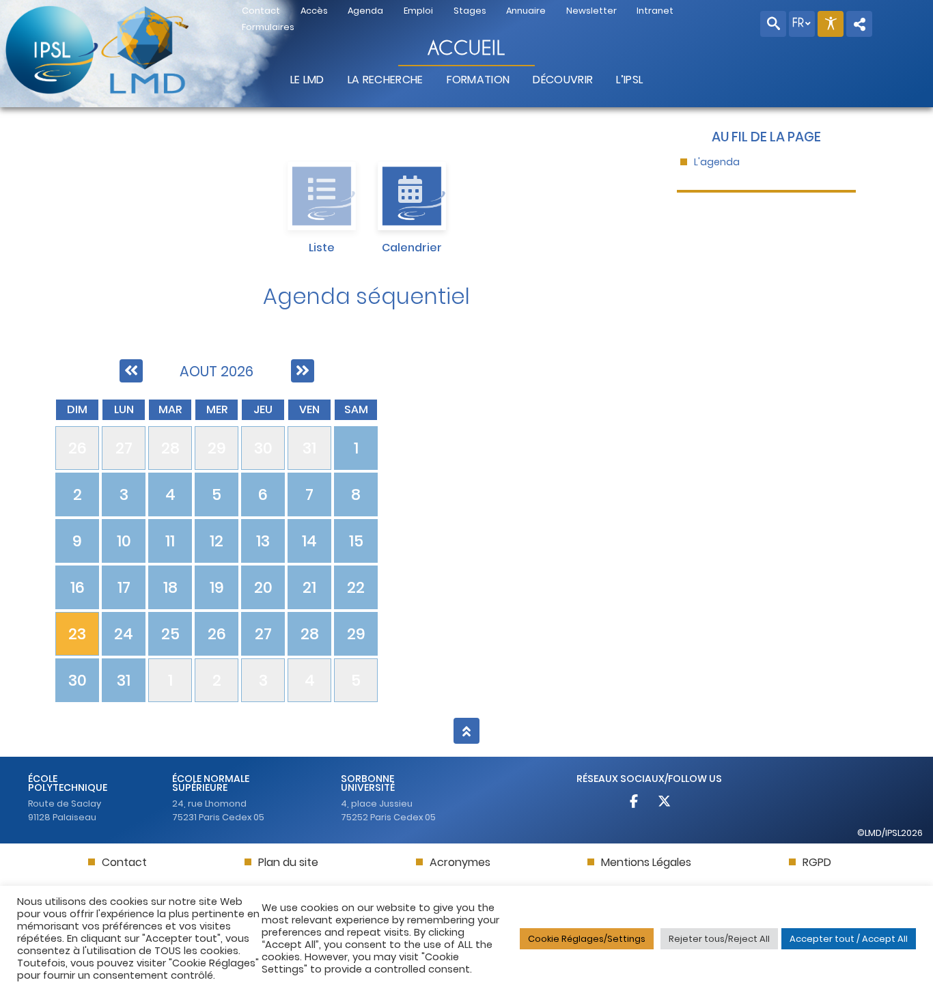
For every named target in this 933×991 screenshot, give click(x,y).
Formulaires (268, 27)
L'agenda (717, 162)
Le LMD (307, 79)
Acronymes (460, 862)
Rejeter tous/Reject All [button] (719, 938)
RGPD (817, 862)
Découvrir (563, 79)
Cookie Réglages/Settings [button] (586, 938)
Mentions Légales (646, 862)
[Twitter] (664, 803)
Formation (478, 79)
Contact (124, 862)
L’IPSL (629, 79)
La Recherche (385, 79)
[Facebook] (634, 803)
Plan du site (288, 862)
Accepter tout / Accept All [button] (849, 938)
